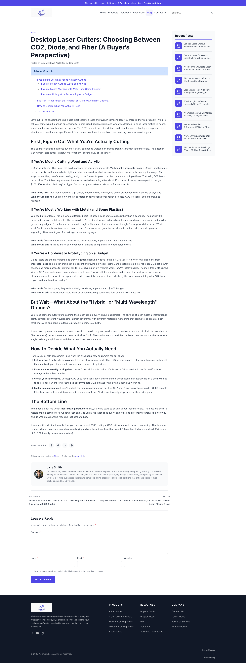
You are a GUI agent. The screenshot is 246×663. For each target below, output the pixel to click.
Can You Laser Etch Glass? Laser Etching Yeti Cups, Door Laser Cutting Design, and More (197, 56)
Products (113, 12)
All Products (115, 611)
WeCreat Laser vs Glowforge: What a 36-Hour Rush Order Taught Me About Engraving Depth (197, 149)
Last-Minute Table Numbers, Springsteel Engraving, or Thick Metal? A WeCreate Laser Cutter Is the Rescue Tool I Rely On (197, 91)
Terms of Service (181, 621)
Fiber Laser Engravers (121, 621)
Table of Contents (43, 71)
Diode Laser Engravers (121, 626)
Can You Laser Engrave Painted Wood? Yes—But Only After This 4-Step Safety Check (197, 45)
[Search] (212, 12)
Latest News (178, 616)
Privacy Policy (179, 626)
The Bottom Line (46, 111)
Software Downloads (151, 631)
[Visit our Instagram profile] (42, 633)
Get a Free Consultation (149, 3)
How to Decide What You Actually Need (58, 105)
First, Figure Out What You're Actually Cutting (61, 79)
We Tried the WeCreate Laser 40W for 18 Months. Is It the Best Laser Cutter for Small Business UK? (197, 68)
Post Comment (43, 579)
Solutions (125, 12)
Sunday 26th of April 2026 (53, 63)
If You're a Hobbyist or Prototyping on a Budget (66, 94)
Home (103, 12)
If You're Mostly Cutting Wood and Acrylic (63, 83)
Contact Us (160, 12)
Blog (149, 12)
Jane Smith (74, 63)
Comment (35, 532)
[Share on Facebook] (51, 445)
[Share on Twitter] (58, 445)
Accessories (115, 631)
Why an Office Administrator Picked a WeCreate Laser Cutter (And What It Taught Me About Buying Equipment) (197, 137)
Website (128, 558)
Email (79, 558)
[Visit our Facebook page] (32, 633)
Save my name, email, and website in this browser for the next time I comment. (69, 571)
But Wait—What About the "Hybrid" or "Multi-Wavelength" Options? (73, 100)
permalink (79, 456)
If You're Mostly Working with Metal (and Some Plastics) (71, 89)
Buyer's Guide (147, 611)
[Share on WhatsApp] (71, 445)
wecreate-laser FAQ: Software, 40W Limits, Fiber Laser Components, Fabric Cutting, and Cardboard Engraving (196, 125)
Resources (139, 12)
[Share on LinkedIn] (64, 445)
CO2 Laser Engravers (120, 616)
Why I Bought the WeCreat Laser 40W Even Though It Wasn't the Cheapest (196, 102)
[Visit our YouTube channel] (37, 633)
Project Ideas (147, 616)
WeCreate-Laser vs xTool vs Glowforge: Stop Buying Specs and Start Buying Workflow (197, 79)
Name (33, 558)
